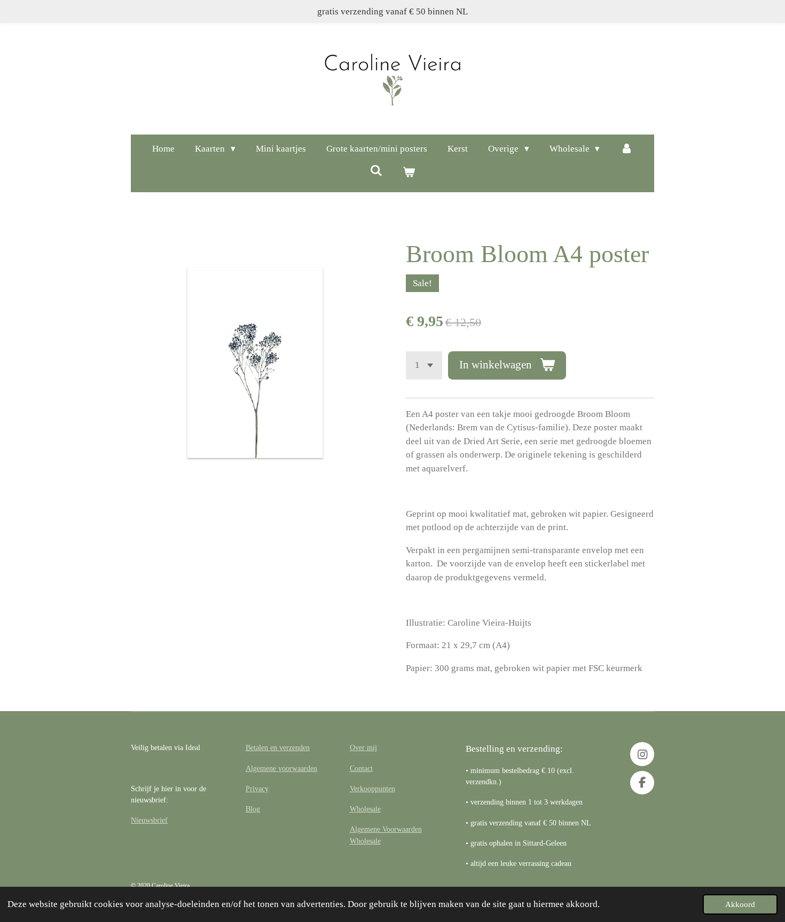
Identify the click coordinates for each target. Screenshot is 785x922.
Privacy (257, 788)
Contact (361, 768)
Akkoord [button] (740, 904)
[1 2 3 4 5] (424, 365)
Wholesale (365, 809)
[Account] (626, 149)
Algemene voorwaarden (281, 768)
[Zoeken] (376, 171)
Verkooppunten (372, 788)
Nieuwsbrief (149, 820)
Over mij (363, 747)
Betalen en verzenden (278, 747)
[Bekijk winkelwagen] (409, 173)
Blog (253, 809)
